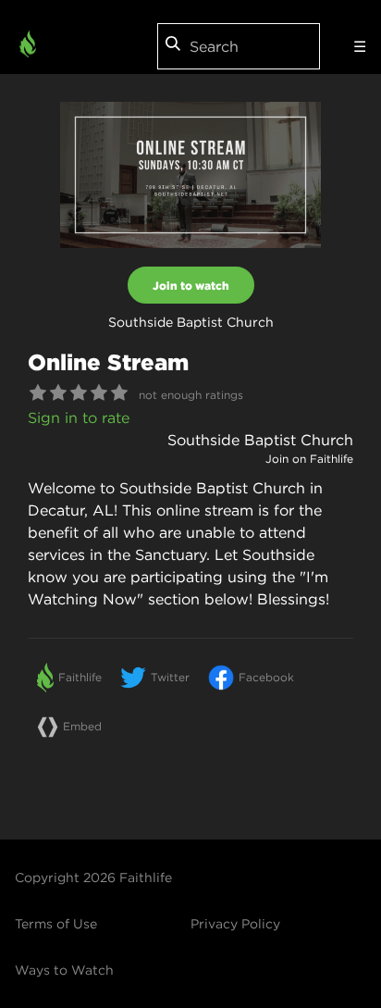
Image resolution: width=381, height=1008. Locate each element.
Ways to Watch (64, 970)
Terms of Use (56, 923)
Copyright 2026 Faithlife (93, 877)
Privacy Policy (235, 923)
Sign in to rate (78, 417)
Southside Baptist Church (260, 439)
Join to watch (191, 285)
